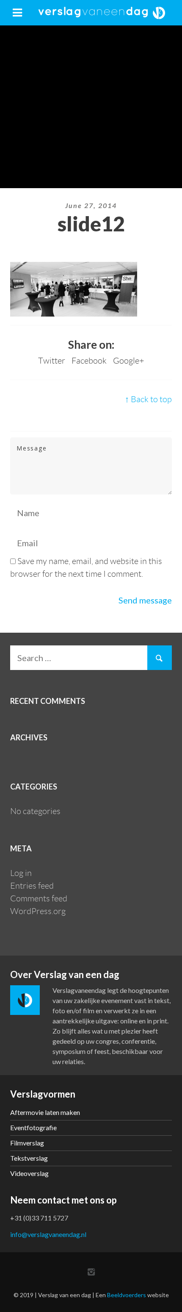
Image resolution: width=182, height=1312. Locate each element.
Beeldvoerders (126, 1294)
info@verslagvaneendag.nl (48, 1234)
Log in (21, 873)
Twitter (51, 360)
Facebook (89, 360)
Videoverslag (29, 1173)
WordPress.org (38, 911)
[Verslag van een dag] (101, 12)
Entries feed (32, 885)
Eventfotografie (33, 1127)
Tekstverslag (29, 1158)
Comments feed (38, 898)
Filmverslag (27, 1143)
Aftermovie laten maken (45, 1112)
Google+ (128, 360)
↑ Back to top (148, 399)
